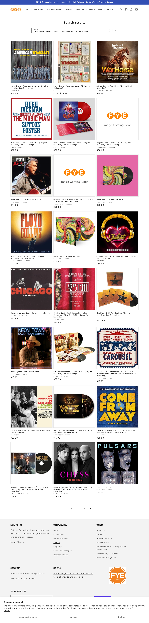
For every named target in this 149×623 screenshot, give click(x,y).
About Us (101, 530)
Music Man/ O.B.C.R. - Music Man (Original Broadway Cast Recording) (28, 144)
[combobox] (75, 30)
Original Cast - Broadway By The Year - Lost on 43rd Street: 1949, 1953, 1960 (74, 200)
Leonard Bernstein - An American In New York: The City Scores (30, 431)
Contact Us (58, 534)
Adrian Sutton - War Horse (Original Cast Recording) (114, 87)
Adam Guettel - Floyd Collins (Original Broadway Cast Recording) (27, 257)
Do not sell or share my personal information (111, 548)
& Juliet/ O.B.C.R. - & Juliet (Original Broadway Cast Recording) (117, 257)
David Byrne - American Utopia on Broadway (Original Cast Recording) (29, 87)
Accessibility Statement (107, 554)
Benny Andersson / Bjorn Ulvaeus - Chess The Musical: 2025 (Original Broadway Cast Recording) (73, 489)
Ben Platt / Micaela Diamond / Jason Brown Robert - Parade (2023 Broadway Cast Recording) (29, 489)
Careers (100, 534)
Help (55, 530)
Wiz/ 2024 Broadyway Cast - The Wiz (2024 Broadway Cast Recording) (72, 431)
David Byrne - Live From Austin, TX (25, 199)
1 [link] (58, 508)
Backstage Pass (60, 538)
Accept (73, 617)
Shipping (57, 547)
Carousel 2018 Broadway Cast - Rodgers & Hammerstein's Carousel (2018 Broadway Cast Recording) (116, 374)
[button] (28, 9)
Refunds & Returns (61, 555)
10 (84, 508)
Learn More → (17, 542)
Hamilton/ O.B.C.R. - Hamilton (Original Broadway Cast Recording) (114, 314)
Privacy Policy (103, 542)
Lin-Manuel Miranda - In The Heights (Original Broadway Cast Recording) (73, 373)
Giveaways (57, 568)
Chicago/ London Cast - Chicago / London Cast (30, 313)
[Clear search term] (109, 30)
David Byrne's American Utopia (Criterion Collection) (71, 87)
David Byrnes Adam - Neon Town (24, 372)
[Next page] (90, 508)
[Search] (115, 30)
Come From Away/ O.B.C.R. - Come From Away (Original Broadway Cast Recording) (117, 431)
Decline (121, 617)
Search (56, 542)
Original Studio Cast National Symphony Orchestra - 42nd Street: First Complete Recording (70, 315)
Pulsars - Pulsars (104, 487)
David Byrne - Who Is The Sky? (110, 199)
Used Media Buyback (106, 558)
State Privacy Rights (62, 551)
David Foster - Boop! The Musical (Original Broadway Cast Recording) (71, 144)
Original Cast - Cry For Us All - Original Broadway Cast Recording (114, 144)
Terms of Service (104, 538)
